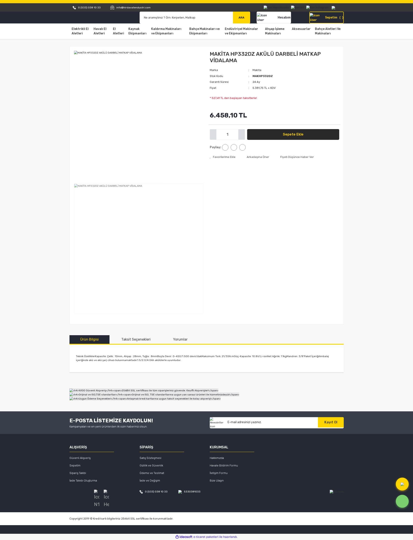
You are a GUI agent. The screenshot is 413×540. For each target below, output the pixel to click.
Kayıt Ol (330, 422)
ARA (241, 17)
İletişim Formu (219, 473)
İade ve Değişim (150, 480)
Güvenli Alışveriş (80, 458)
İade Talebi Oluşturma (83, 480)
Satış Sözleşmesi (150, 458)
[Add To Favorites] (223, 157)
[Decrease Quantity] (213, 134)
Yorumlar (180, 339)
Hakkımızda (217, 458)
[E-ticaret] (206, 537)
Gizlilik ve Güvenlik (151, 465)
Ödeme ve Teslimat (152, 473)
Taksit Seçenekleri (136, 339)
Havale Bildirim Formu (224, 465)
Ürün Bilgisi (89, 339)
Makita (257, 70)
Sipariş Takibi (77, 473)
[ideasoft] (184, 537)
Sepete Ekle (293, 134)
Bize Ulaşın (217, 480)
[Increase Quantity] (241, 134)
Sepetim (74, 465)
